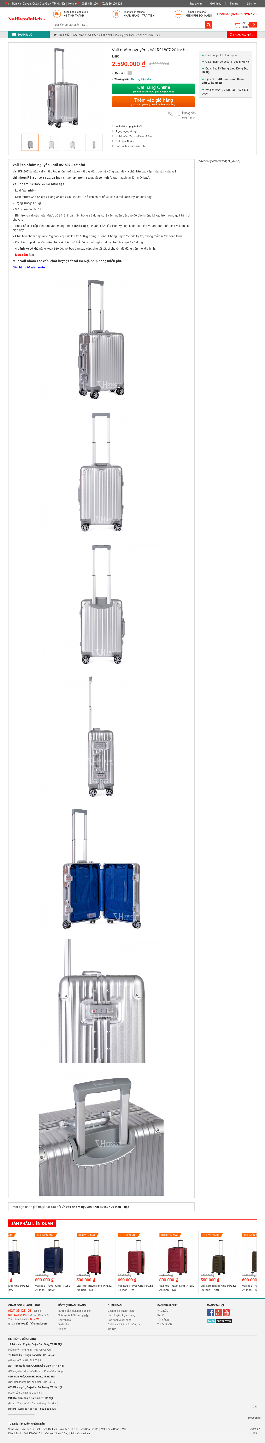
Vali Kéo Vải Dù (33, 1433)
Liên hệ (251, 3)
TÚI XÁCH (163, 1320)
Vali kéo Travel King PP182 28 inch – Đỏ (152, 1287)
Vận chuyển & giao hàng (121, 1315)
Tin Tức (112, 1329)
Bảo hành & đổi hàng (119, 1320)
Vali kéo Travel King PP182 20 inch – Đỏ (69, 1287)
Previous (15, 142)
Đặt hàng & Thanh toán (121, 1310)
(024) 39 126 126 (111, 3)
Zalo (254, 1406)
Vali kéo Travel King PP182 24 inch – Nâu (235, 1287)
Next (110, 142)
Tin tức (234, 3)
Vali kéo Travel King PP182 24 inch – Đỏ (111, 1287)
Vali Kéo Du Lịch (31, 1429)
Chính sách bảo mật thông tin (124, 1324)
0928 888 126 (89, 3)
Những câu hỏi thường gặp (73, 1315)
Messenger (254, 1417)
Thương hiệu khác (141, 79)
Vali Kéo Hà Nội (69, 1429)
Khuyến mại (64, 1320)
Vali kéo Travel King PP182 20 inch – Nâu (193, 1287)
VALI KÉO (162, 1310)
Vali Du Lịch (50, 1429)
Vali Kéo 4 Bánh (110, 1429)
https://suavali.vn (80, 1433)
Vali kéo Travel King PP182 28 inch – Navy (28, 1287)
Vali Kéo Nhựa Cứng (56, 1433)
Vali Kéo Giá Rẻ (89, 1429)
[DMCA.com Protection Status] (219, 1321)
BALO (160, 1315)
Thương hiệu (243, 34)
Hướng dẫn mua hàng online (74, 1310)
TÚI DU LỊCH (164, 1324)
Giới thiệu (63, 1324)
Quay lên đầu (255, 1429)
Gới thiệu (215, 3)
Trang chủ (196, 3)
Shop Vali (13, 1429)
